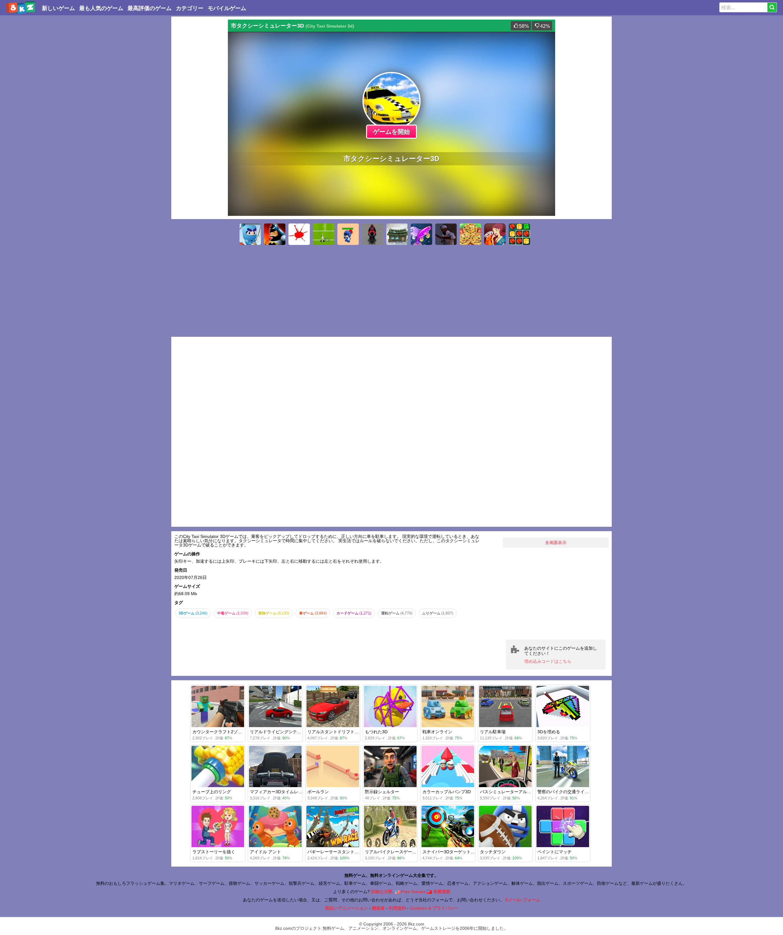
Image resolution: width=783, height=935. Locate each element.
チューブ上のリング (211, 791)
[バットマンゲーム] (274, 234)
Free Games (413, 891)
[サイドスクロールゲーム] (250, 234)
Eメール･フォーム (522, 899)
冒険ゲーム (273, 613)
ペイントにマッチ (554, 851)
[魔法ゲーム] (421, 234)
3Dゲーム (193, 613)
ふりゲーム (437, 613)
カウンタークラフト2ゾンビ (219, 731)
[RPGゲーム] (397, 234)
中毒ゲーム (232, 613)
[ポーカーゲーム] (495, 234)
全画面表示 (555, 542)
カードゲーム (353, 613)
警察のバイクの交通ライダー (565, 791)
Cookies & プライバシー (434, 908)
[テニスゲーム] (323, 234)
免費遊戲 (441, 891)
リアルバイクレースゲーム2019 (395, 851)
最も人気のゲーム (101, 8)
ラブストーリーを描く (213, 851)
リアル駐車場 (493, 731)
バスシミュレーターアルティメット (514, 791)
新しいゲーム (58, 8)
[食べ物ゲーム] (470, 234)
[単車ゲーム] (372, 234)
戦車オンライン (437, 731)
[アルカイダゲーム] (446, 234)
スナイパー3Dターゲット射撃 (450, 851)
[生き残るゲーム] (348, 234)
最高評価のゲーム (150, 8)
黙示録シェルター (382, 791)
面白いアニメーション (346, 908)
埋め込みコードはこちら (547, 661)
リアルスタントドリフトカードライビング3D (350, 731)
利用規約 (397, 908)
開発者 (378, 908)
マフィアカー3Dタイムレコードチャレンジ (291, 791)
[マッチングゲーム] (519, 234)
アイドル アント (265, 851)
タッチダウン (493, 851)
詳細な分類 (381, 891)
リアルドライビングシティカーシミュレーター (295, 731)
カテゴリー (189, 8)
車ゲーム (313, 613)
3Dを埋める (548, 731)
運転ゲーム (396, 613)
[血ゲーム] (299, 234)
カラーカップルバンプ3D (446, 791)
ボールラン (318, 791)
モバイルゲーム (227, 8)
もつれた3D (376, 731)
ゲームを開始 (391, 131)
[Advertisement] (198, 111)
